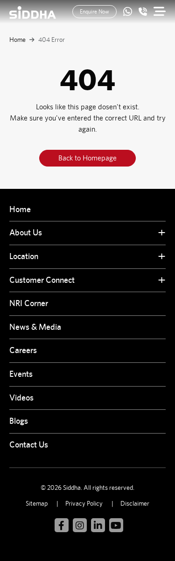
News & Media (35, 327)
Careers (23, 350)
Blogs (18, 421)
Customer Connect (42, 280)
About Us (25, 232)
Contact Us (28, 444)
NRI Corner (28, 303)
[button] (156, 233)
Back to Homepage (87, 158)
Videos (21, 397)
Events (21, 374)
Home (17, 39)
